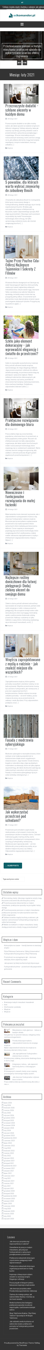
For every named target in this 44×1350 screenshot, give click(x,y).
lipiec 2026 (8, 1103)
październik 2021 (10, 1166)
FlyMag (37, 1343)
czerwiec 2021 (9, 1176)
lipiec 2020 (8, 1203)
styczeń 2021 (9, 1188)
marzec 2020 (9, 1214)
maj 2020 (7, 1209)
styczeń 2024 (9, 1133)
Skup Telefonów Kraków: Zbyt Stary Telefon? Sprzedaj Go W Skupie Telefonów (23, 1315)
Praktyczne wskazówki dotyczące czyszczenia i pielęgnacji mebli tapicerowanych (22, 1260)
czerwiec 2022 (9, 1146)
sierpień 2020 (9, 1201)
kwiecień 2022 (9, 1151)
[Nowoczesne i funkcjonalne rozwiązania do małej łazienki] (21, 478)
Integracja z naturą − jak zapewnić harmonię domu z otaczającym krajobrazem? (21, 1066)
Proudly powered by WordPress (16, 1343)
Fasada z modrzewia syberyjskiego (19, 742)
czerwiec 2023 (9, 1141)
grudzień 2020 (9, 1191)
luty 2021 (7, 1186)
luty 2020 (7, 1216)
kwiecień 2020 (9, 1211)
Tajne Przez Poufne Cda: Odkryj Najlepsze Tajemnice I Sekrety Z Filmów (22, 267)
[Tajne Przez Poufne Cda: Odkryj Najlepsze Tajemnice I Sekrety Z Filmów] (21, 247)
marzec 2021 (9, 1183)
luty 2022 (7, 1156)
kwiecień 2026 (9, 1108)
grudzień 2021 (9, 1161)
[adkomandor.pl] (22, 15)
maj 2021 (7, 1178)
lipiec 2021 (8, 1173)
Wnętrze (10, 148)
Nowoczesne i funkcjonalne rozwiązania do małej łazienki (20, 498)
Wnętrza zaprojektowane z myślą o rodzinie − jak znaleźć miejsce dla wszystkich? (22, 666)
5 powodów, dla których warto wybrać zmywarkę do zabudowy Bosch (22, 186)
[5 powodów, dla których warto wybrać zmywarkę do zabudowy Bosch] (21, 168)
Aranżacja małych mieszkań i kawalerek (19, 1002)
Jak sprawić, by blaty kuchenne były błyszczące (21, 963)
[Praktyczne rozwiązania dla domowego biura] (21, 408)
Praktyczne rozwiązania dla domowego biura (21, 422)
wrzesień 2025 (9, 1123)
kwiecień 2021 (9, 1181)
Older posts (12, 866)
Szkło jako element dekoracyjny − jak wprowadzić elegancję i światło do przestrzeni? (21, 347)
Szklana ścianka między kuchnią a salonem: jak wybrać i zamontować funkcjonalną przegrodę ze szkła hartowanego (20, 920)
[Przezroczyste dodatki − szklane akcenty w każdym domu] (21, 93)
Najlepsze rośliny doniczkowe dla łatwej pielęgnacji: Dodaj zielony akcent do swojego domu (20, 586)
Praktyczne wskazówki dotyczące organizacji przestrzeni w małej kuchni (22, 1268)
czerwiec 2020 (9, 1206)
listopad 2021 (9, 1163)
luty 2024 (7, 1130)
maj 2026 (7, 1105)
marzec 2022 (9, 1153)
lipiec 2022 (8, 1143)
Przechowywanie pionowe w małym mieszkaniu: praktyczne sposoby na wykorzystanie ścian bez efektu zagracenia (22, 51)
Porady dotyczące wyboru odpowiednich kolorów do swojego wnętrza (21, 1043)
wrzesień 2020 (9, 1199)
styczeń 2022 (9, 1158)
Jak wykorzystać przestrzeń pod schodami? (16, 816)
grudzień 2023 (9, 1135)
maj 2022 (7, 1148)
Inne (5, 1005)
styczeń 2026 (9, 1115)
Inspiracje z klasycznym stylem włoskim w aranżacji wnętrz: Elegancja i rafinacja (21, 1277)
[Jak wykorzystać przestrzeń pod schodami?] (21, 798)
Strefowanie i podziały (12, 1007)
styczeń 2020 (9, 1219)
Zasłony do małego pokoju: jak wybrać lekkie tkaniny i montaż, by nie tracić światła (22, 1297)
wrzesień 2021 (9, 1168)
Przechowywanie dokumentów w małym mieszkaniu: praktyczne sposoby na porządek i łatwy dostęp (21, 905)
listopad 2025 (9, 1120)
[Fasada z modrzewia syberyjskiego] (21, 726)
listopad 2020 (9, 1193)
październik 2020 (10, 1196)
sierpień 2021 (9, 1171)
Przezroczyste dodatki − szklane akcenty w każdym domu (21, 110)
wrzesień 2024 (9, 1125)
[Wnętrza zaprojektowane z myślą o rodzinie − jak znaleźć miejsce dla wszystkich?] (21, 646)
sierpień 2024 (9, 1128)
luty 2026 (7, 1113)
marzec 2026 (9, 1110)
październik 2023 (10, 1138)
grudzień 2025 (9, 1118)
